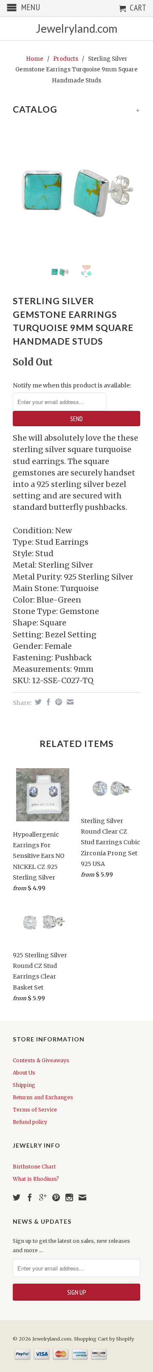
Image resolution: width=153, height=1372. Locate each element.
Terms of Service (35, 1109)
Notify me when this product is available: (72, 385)
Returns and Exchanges (43, 1097)
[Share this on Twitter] (37, 702)
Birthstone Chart (34, 1166)
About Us (24, 1072)
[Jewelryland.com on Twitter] (16, 1197)
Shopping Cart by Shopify (104, 1339)
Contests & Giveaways (41, 1060)
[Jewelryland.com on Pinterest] (56, 1197)
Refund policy (30, 1122)
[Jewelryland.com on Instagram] (69, 1197)
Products (65, 58)
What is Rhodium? (36, 1179)
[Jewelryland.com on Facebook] (30, 1197)
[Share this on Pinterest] (57, 702)
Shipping (24, 1085)
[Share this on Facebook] (47, 702)
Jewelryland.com (76, 28)
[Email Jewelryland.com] (82, 1197)
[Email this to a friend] (69, 702)
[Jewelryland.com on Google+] (43, 1197)
